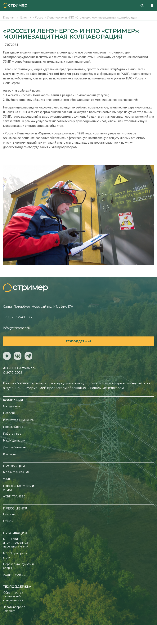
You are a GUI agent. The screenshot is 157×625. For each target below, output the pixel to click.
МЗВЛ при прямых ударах (16, 555)
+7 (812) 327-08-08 (17, 317)
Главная (8, 17)
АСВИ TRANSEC (14, 496)
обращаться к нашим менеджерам (96, 388)
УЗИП (7, 479)
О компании (11, 406)
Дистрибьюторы (14, 447)
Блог (23, 17)
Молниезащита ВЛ (16, 472)
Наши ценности (14, 440)
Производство (13, 427)
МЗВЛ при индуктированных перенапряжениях (15, 542)
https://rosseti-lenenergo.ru (58, 74)
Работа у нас (12, 433)
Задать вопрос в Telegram (14, 609)
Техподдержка (78, 341)
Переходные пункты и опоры (18, 487)
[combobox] (143, 5)
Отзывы (8, 521)
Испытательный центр (18, 420)
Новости (9, 413)
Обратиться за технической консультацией (13, 596)
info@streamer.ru (16, 328)
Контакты (9, 454)
